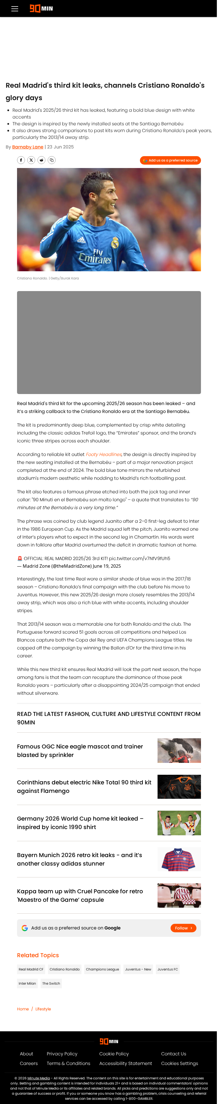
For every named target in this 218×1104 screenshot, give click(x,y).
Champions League (102, 969)
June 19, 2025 (107, 566)
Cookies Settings (179, 1063)
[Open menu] (14, 8)
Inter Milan (27, 983)
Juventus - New (138, 969)
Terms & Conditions (68, 1063)
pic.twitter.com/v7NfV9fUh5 (139, 558)
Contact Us (173, 1054)
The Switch (51, 983)
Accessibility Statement (125, 1063)
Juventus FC (168, 969)
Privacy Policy (62, 1054)
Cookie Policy (114, 1054)
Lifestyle (43, 1009)
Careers (29, 1063)
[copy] (52, 160)
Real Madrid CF (31, 969)
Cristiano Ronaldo (65, 969)
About (26, 1054)
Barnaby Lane (27, 147)
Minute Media (39, 1078)
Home (23, 1009)
